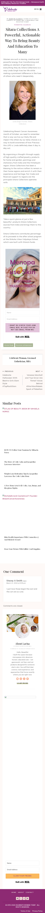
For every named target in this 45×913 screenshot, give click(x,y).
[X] (20, 898)
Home (13, 892)
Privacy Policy (37, 911)
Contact (30, 892)
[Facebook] (17, 898)
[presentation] (22, 427)
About (21, 892)
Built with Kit (23, 337)
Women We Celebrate (22, 25)
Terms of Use (25, 911)
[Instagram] (24, 898)
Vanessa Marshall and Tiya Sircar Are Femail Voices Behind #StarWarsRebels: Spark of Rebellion (33, 380)
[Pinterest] (27, 898)
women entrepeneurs (24, 345)
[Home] (7, 19)
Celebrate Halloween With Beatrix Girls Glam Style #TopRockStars (11, 378)
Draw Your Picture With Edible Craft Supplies (22, 549)
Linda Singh (8, 345)
